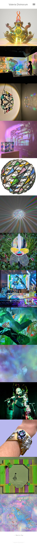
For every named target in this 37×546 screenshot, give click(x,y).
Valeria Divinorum (18, 4)
